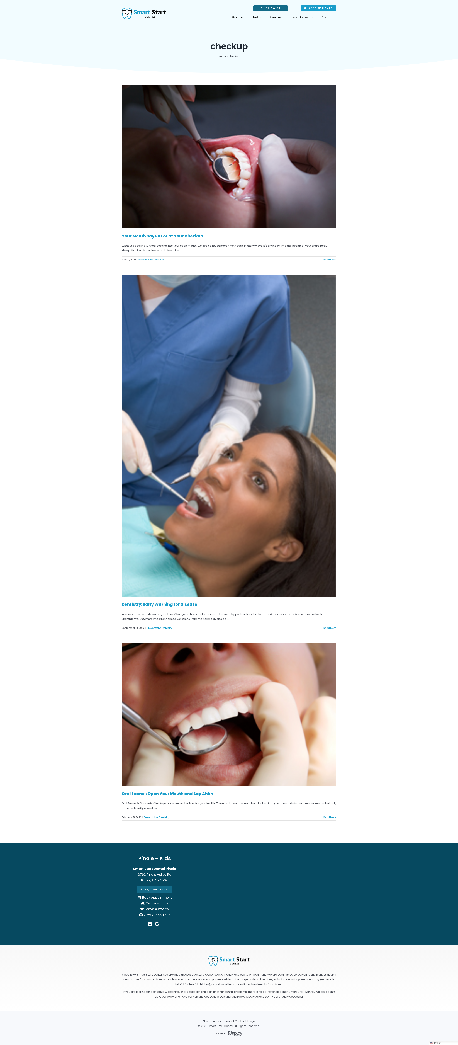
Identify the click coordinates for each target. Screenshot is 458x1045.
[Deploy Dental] (235, 1033)
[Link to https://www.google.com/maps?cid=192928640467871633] (157, 924)
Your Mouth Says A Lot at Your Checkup (162, 236)
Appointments (222, 1021)
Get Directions (157, 903)
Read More (329, 259)
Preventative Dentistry (151, 259)
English (437, 1042)
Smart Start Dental (220, 1026)
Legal (252, 1021)
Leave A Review (157, 909)
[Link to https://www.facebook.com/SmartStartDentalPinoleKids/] (150, 924)
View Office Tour (156, 915)
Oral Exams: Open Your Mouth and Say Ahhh (167, 794)
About (207, 1021)
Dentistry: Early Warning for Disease (159, 604)
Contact (240, 1021)
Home (222, 56)
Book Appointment (157, 897)
